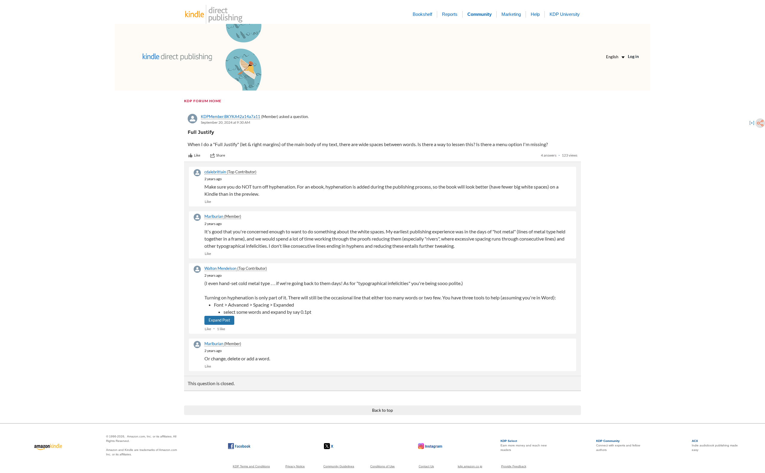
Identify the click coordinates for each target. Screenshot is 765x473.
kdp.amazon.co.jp (470, 466)
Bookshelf (422, 14)
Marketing (511, 14)
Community (479, 14)
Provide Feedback (513, 466)
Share (220, 155)
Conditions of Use (382, 466)
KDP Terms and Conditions (251, 466)
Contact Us (426, 466)
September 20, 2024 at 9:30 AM (225, 122)
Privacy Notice (295, 466)
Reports (450, 14)
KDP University (565, 14)
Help (535, 14)
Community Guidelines (338, 466)
